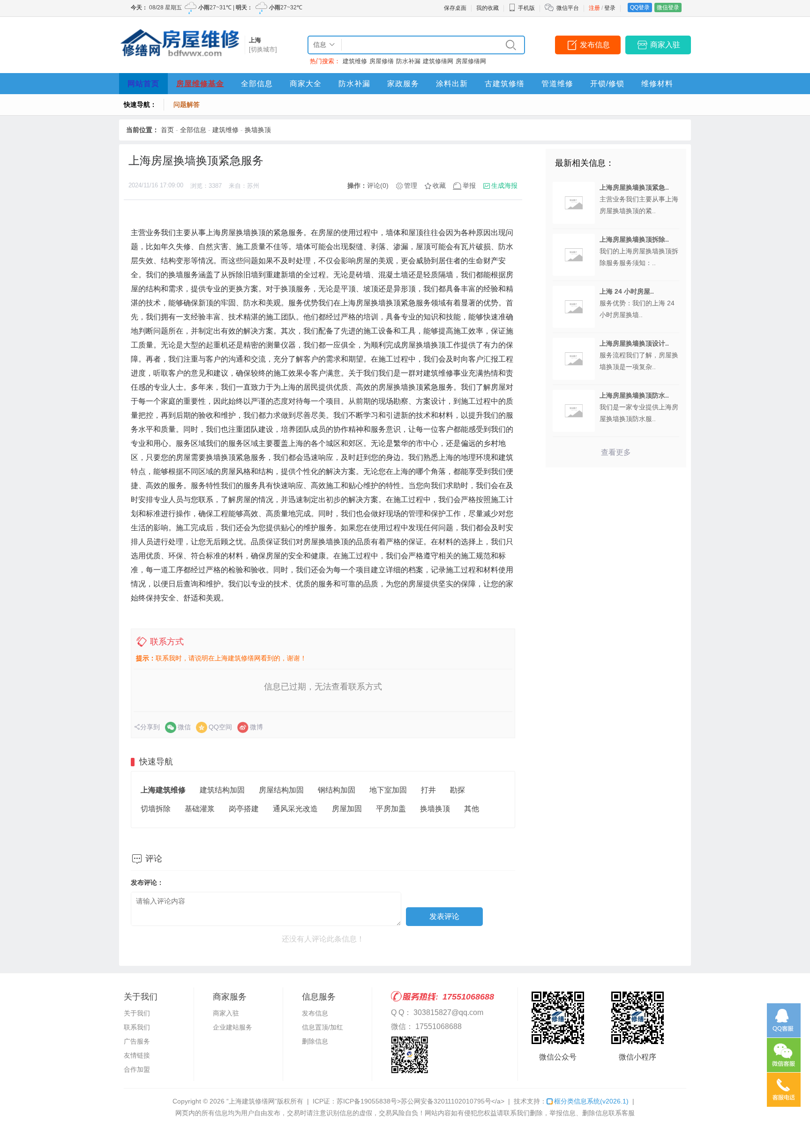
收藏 (439, 185)
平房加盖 (391, 809)
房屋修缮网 (471, 61)
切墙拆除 (156, 809)
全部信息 (257, 84)
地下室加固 (388, 790)
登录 (609, 8)
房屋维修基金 (200, 84)
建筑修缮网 (438, 61)
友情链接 (137, 1055)
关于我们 (137, 1013)
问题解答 (186, 104)
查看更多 (616, 452)
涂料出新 (452, 84)
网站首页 (143, 84)
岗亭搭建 (244, 809)
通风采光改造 (295, 809)
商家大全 (306, 84)
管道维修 (557, 84)
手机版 (526, 8)
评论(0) (378, 185)
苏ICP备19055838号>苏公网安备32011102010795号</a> (420, 1101)
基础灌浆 (200, 809)
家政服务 (403, 84)
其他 (471, 809)
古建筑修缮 (505, 84)
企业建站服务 (232, 1027)
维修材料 (657, 84)
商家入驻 (665, 45)
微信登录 (668, 7)
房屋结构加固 (281, 790)
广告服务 (137, 1041)
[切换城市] (263, 49)
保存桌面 (455, 8)
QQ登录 (640, 7)
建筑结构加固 (222, 790)
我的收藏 (487, 8)
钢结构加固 (336, 790)
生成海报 (504, 185)
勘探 (457, 790)
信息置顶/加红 (322, 1027)
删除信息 (315, 1041)
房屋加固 (347, 809)
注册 (594, 8)
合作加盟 (137, 1069)
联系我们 (137, 1027)
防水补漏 (408, 61)
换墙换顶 (258, 129)
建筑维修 (355, 61)
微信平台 (567, 8)
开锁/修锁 (607, 84)
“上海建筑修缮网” (251, 1101)
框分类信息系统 (591, 1101)
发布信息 (595, 45)
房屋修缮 (381, 61)
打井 (428, 790)
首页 (167, 129)
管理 (410, 185)
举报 (469, 185)
